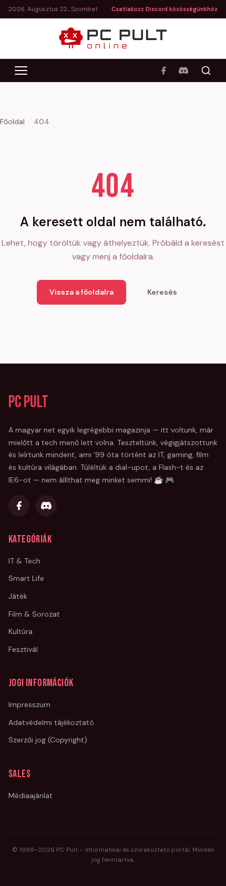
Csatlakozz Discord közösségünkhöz (164, 9)
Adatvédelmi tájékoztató (51, 722)
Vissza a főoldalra (81, 292)
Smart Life (26, 578)
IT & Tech (24, 561)
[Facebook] (163, 70)
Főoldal (12, 121)
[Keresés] (206, 70)
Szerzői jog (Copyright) (47, 739)
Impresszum (29, 704)
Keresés (162, 292)
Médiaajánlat (30, 795)
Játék (17, 596)
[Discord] (183, 70)
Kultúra (20, 631)
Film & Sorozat (34, 614)
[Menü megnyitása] (21, 70)
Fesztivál (23, 649)
